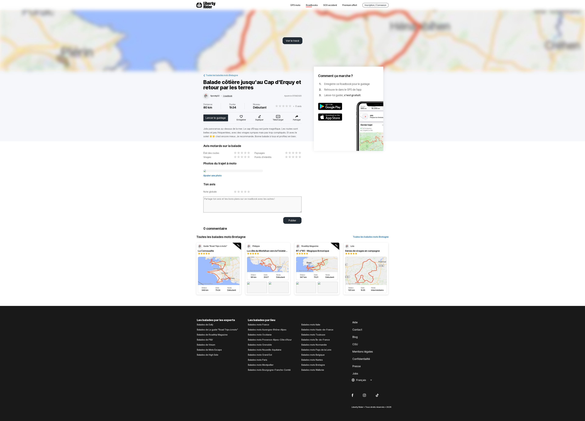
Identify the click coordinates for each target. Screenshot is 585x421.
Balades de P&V (205, 340)
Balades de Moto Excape (209, 350)
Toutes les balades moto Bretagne (371, 236)
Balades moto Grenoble (260, 345)
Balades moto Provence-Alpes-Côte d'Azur (270, 340)
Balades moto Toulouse (313, 335)
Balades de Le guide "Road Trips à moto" (217, 330)
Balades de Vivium (206, 345)
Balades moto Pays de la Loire (316, 350)
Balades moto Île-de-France (315, 340)
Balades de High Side (207, 355)
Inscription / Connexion (375, 5)
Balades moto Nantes (312, 360)
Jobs (355, 373)
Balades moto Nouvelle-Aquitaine (264, 350)
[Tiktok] (377, 395)
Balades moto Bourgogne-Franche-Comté (269, 370)
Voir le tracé (292, 40)
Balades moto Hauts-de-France (317, 330)
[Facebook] (352, 395)
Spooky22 (215, 96)
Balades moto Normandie (314, 345)
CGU (355, 344)
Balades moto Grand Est (260, 355)
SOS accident (330, 5)
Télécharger (278, 119)
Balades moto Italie (310, 325)
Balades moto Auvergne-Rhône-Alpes (267, 330)
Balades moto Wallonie (312, 370)
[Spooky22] (206, 96)
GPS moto (295, 5)
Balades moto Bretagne (313, 365)
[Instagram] (364, 395)
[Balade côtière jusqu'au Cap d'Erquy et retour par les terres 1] (233, 171)
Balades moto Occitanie (260, 335)
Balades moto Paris (257, 360)
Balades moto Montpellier (260, 365)
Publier (292, 220)
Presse (356, 366)
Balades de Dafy (205, 325)
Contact (357, 329)
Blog (355, 337)
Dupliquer (259, 119)
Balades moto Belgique (313, 355)
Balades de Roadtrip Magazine (212, 335)
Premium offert (349, 5)
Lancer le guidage (216, 117)
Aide (355, 322)
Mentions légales (362, 351)
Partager (297, 119)
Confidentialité (361, 358)
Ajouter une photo (212, 175)
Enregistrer (241, 119)
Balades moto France (258, 325)
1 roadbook (227, 96)
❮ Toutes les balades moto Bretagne (220, 75)
